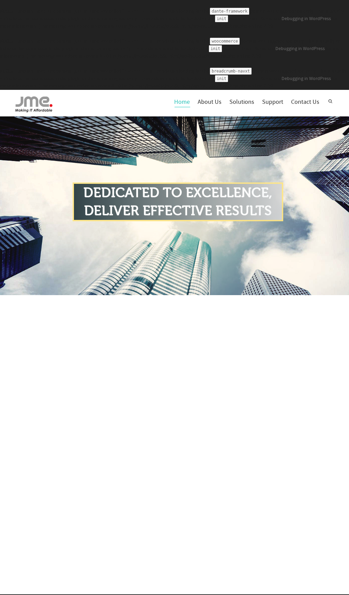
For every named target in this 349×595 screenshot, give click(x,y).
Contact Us (305, 102)
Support (272, 102)
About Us (210, 102)
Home (182, 102)
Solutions (241, 102)
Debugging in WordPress (306, 19)
